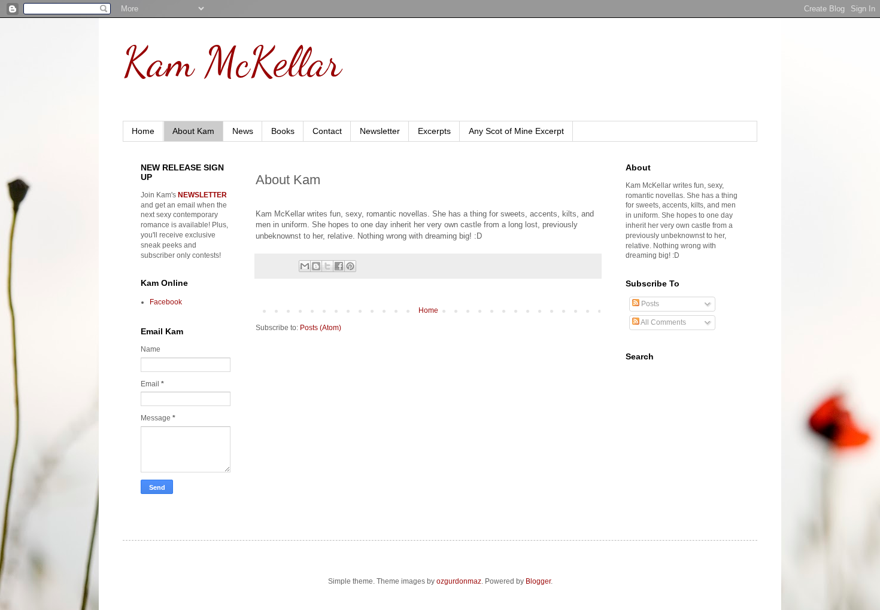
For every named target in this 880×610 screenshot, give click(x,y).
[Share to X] (327, 266)
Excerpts (434, 131)
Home (143, 131)
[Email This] (305, 266)
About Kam (193, 131)
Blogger (538, 581)
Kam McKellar (232, 62)
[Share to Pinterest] (350, 266)
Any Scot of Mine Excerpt (516, 131)
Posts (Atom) (320, 328)
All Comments (662, 322)
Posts (649, 304)
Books (283, 131)
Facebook (166, 302)
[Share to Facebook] (339, 266)
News (242, 131)
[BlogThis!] (316, 266)
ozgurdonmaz (458, 581)
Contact (327, 131)
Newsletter (380, 131)
